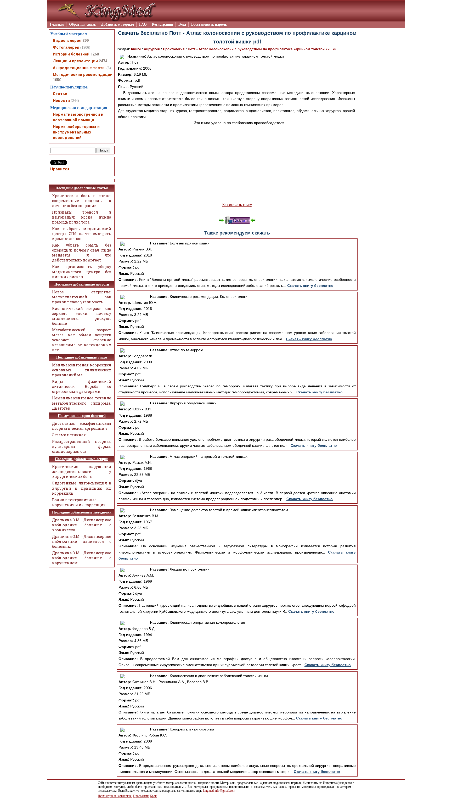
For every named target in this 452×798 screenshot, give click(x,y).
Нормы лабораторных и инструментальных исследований (76, 132)
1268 (95, 54)
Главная (57, 24)
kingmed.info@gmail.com (219, 791)
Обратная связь (82, 24)
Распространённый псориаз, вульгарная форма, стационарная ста (81, 446)
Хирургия (152, 49)
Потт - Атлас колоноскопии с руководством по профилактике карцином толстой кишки (262, 49)
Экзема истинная (69, 434)
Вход (182, 24)
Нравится (60, 169)
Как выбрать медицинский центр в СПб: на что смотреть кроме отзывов (81, 233)
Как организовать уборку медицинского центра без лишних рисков (81, 271)
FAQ (143, 24)
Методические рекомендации (82, 74)
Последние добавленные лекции (81, 459)
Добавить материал (117, 24)
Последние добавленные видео (81, 357)
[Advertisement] (237, 163)
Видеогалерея (67, 40)
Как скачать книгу (237, 205)
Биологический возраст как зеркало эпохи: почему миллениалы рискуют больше (81, 316)
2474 (103, 61)
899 (85, 40)
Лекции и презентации (75, 61)
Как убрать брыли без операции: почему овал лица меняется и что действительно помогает (81, 253)
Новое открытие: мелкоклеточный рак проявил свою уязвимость (81, 296)
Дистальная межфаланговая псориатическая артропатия (81, 426)
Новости (61, 100)
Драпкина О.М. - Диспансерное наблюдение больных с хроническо (81, 524)
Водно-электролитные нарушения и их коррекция (79, 502)
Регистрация (162, 24)
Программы (141, 796)
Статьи (60, 93)
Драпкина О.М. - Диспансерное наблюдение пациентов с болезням (81, 541)
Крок (153, 796)
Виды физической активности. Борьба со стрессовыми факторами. (81, 386)
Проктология (174, 49)
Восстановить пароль (209, 24)
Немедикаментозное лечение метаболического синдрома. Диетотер (81, 402)
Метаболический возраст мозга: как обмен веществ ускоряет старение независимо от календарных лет (81, 339)
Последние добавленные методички (81, 512)
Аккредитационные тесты (79, 67)
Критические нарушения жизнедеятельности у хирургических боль (81, 471)
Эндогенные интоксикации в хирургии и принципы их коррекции (81, 488)
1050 (57, 80)
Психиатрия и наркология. (115, 796)
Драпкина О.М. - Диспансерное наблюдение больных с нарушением (81, 557)
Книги (136, 49)
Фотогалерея (66, 47)
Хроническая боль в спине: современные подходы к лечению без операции (81, 200)
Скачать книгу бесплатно (310, 285)
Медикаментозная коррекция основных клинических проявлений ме (81, 369)
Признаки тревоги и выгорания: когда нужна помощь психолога (81, 217)
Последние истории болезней (82, 416)
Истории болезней (71, 54)
